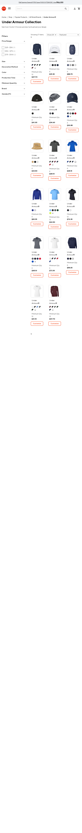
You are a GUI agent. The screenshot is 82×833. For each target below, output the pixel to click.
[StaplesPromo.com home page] (4, 9)
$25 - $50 (8, 47)
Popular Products (21, 17)
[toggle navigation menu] (9, 9)
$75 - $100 (9, 55)
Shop (10, 17)
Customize (37, 81)
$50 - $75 (8, 51)
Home (4, 17)
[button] (14, 41)
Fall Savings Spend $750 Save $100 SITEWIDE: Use (41, 2)
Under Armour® (49, 17)
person (74, 8)
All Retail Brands (35, 17)
